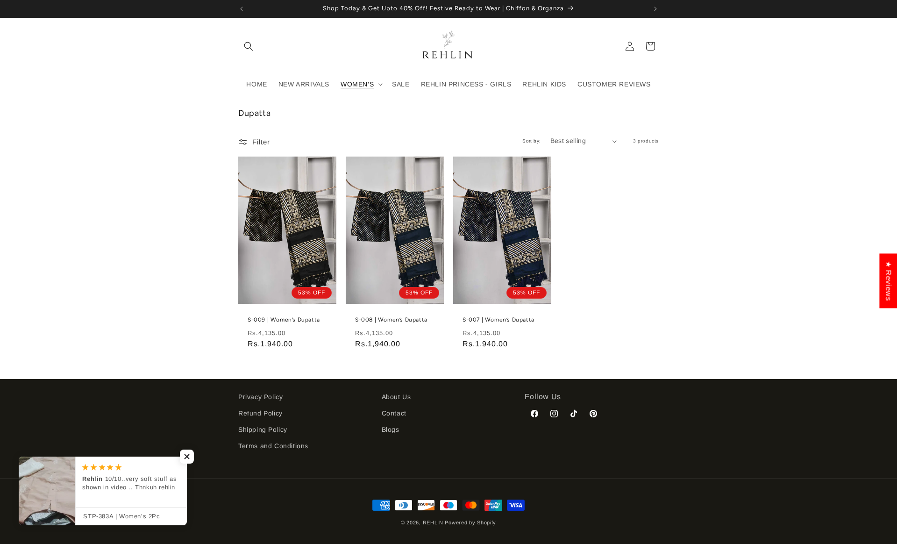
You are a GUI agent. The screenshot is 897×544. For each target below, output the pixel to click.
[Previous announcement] (241, 9)
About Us (396, 397)
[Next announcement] (655, 9)
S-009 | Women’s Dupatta (284, 319)
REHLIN (433, 522)
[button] (248, 46)
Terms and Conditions (273, 446)
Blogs (390, 429)
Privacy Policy (260, 397)
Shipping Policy (262, 429)
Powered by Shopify (470, 522)
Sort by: (531, 140)
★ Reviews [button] (888, 281)
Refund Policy (260, 413)
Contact (394, 413)
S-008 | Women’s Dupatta (391, 319)
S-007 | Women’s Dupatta (498, 319)
